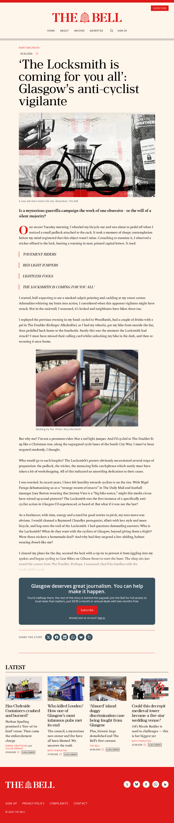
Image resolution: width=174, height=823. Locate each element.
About (64, 30)
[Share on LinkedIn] (64, 637)
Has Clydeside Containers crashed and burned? (22, 710)
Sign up (11, 803)
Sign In (122, 30)
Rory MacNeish (29, 47)
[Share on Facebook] (56, 637)
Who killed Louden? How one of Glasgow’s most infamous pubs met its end (65, 715)
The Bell (95, 745)
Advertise (96, 30)
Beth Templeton (57, 750)
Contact (80, 803)
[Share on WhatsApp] (72, 637)
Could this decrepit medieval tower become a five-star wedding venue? (148, 713)
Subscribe (160, 8)
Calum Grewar (14, 748)
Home (51, 30)
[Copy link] (89, 637)
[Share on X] (48, 637)
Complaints (59, 803)
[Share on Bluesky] (81, 637)
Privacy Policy (33, 803)
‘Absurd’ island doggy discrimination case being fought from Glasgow (107, 715)
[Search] (111, 30)
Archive (79, 30)
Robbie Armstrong (16, 745)
